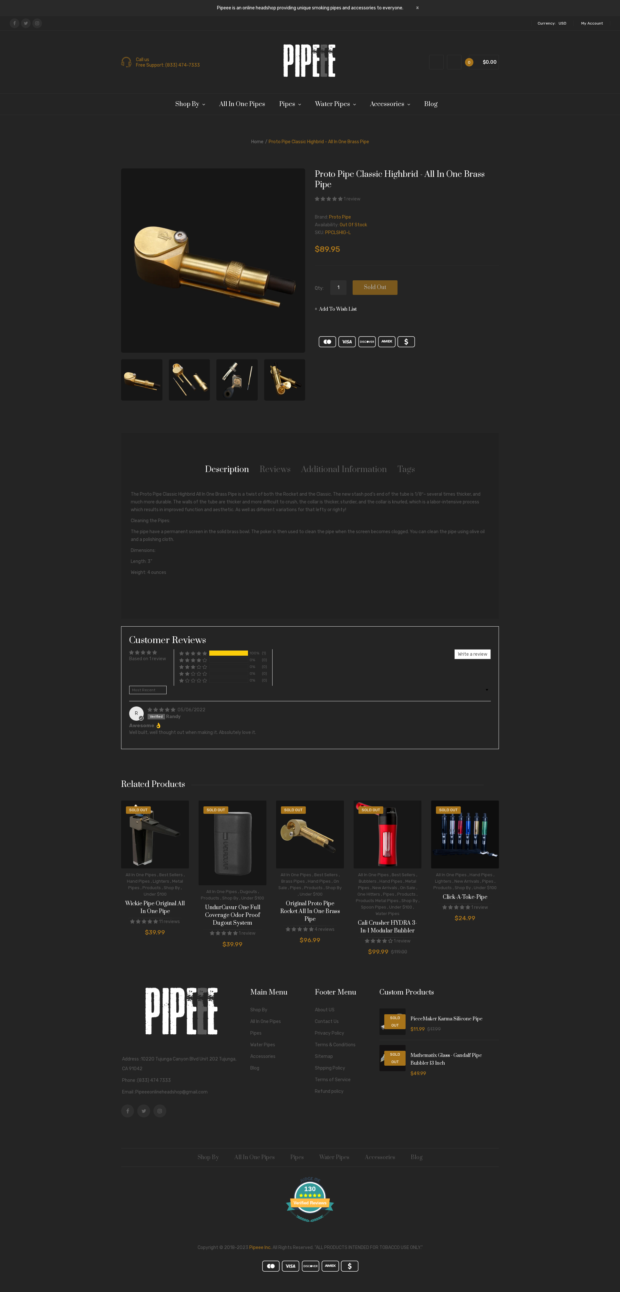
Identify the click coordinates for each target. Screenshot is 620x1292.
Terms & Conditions (335, 1045)
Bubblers (368, 881)
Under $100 (155, 894)
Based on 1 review (147, 659)
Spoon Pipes (373, 907)
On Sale (407, 887)
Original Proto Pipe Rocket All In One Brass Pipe (310, 911)
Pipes (295, 887)
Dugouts (248, 891)
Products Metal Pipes (377, 900)
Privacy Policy (329, 1033)
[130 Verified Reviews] (310, 1225)
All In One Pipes (141, 874)
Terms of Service (333, 1079)
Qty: (319, 288)
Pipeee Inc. (260, 1247)
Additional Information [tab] (344, 469)
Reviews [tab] (275, 469)
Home (257, 142)
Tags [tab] (406, 469)
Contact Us (327, 1021)
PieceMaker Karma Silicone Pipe (446, 1019)
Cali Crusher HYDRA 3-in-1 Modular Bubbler (387, 927)
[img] (162, 710)
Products (151, 887)
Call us (142, 60)
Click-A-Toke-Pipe (465, 897)
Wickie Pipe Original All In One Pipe (155, 907)
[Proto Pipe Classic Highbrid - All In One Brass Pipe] (141, 380)
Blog (254, 1068)
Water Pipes (387, 913)
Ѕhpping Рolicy (330, 1068)
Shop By (172, 887)
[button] (329, 199)
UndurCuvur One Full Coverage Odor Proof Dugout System (232, 915)
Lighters (161, 881)
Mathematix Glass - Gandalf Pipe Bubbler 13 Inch (446, 1059)
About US (325, 1010)
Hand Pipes (138, 881)
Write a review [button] (472, 654)
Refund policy (329, 1091)
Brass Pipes (293, 881)
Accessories (262, 1056)
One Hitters (368, 894)
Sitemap (324, 1056)
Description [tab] (227, 469)
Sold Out (375, 287)
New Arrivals (384, 887)
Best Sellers (171, 874)
